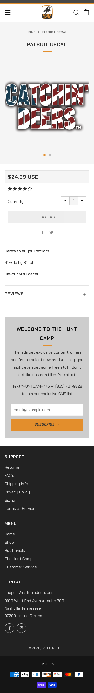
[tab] (44, 155)
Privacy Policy (17, 492)
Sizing (10, 500)
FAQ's (9, 475)
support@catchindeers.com (30, 592)
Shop (9, 542)
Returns (12, 467)
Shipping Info (16, 483)
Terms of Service (20, 508)
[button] (20, 188)
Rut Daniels (15, 550)
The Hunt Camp (19, 558)
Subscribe (45, 424)
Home (31, 32)
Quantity (16, 201)
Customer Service (21, 567)
